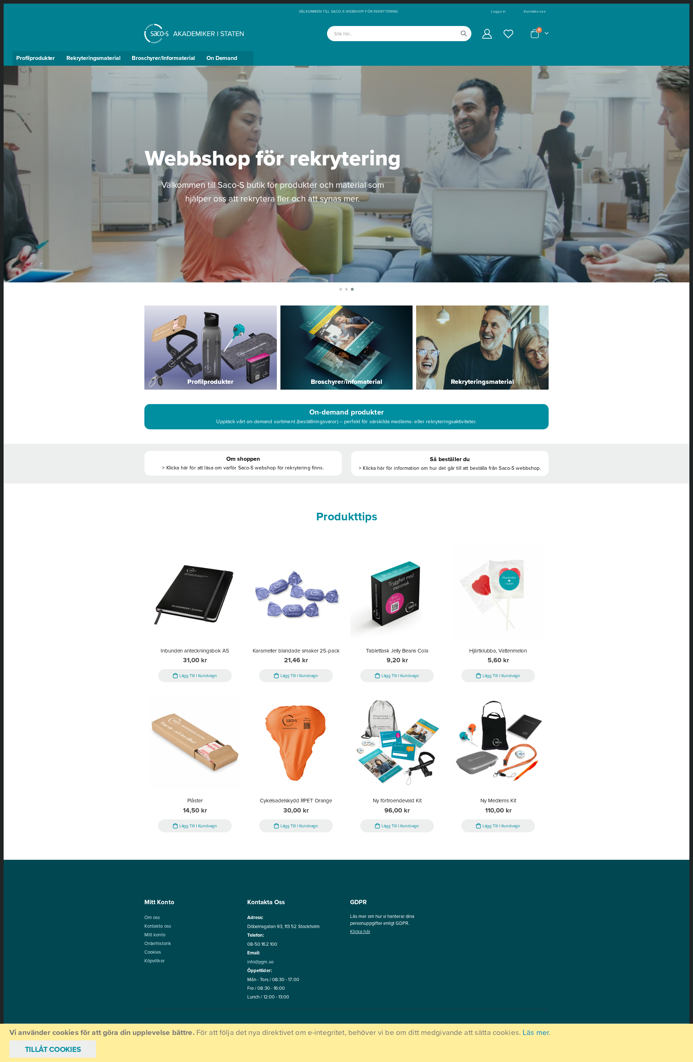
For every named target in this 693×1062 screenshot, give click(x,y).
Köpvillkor (154, 960)
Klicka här (360, 931)
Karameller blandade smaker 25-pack (296, 650)
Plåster (195, 800)
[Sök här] (464, 33)
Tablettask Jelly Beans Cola (397, 650)
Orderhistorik (157, 943)
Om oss (152, 917)
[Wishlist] (508, 34)
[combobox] (399, 33)
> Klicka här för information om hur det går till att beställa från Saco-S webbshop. (450, 468)
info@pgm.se (260, 961)
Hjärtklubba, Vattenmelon (498, 650)
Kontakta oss (535, 11)
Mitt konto (154, 934)
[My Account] (486, 34)
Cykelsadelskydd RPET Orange (296, 800)
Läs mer (536, 1032)
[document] (347, 1043)
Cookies (152, 952)
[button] (341, 289)
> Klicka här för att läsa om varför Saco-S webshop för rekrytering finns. (243, 467)
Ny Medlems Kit (498, 800)
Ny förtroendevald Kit (397, 800)
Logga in (498, 11)
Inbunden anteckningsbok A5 (195, 650)
